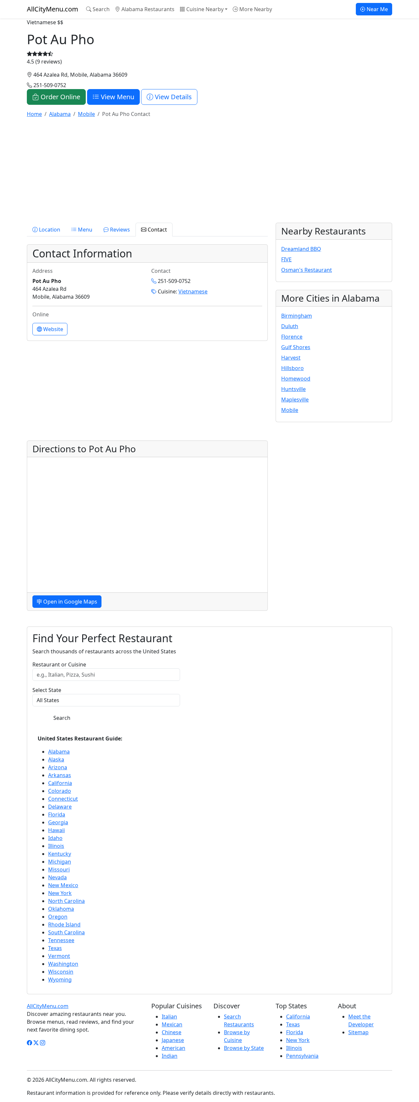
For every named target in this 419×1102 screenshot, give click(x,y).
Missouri (59, 869)
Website (52, 329)
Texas (55, 948)
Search (100, 9)
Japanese (173, 1040)
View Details (172, 96)
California (60, 783)
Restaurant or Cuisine (59, 664)
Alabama (59, 751)
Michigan (59, 861)
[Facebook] (29, 1042)
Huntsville (293, 389)
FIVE (286, 259)
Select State (46, 690)
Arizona (57, 767)
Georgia (58, 822)
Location (49, 229)
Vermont (59, 956)
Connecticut (63, 798)
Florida (56, 814)
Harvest (291, 357)
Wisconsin (60, 971)
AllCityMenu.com (52, 9)
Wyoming (60, 979)
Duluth (289, 326)
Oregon (57, 916)
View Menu (116, 96)
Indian (169, 1055)
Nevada (57, 877)
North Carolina (66, 901)
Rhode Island (64, 924)
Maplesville (295, 399)
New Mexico (63, 885)
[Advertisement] (209, 169)
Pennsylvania (302, 1055)
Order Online (59, 96)
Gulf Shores (295, 347)
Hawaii (56, 830)
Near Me (376, 9)
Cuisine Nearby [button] (204, 9)
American (173, 1048)
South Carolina (66, 932)
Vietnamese (193, 291)
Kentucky (59, 853)
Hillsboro (292, 368)
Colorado (59, 790)
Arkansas (59, 775)
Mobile (289, 410)
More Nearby (255, 9)
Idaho (55, 838)
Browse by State (244, 1048)
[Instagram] (42, 1042)
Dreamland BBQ (301, 248)
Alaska (56, 759)
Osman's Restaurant (306, 269)
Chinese (171, 1032)
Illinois (56, 846)
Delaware (60, 806)
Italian (169, 1016)
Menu (84, 229)
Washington (63, 963)
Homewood (295, 378)
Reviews (119, 229)
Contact (156, 229)
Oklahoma (61, 908)
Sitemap (358, 1032)
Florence (291, 336)
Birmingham (296, 315)
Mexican (172, 1024)
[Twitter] (36, 1042)
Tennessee (61, 940)
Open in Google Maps (69, 601)
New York (60, 893)
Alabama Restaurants (147, 9)
